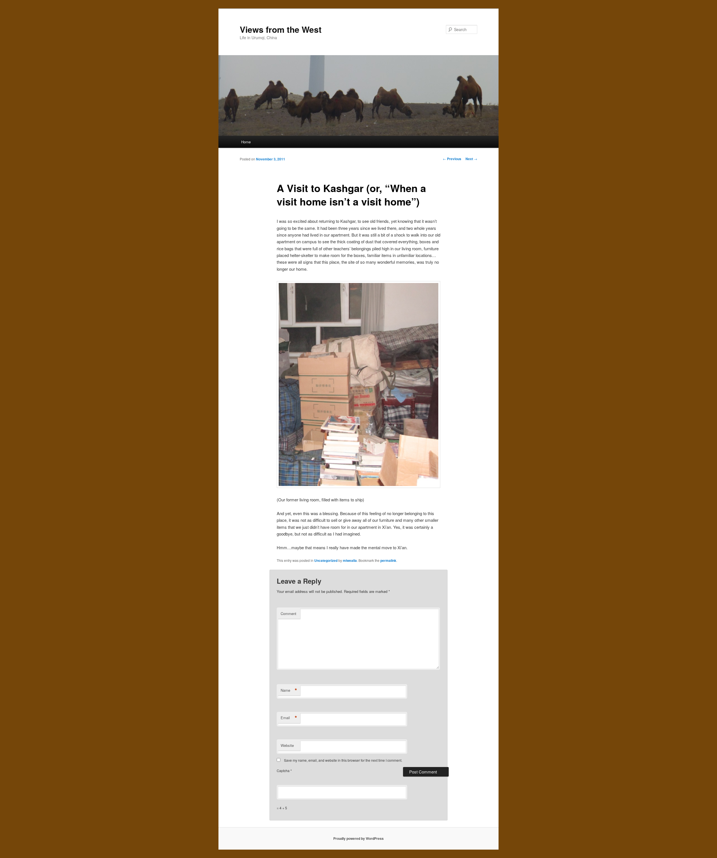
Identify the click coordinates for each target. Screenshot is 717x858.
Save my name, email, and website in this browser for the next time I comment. (343, 760)
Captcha (283, 770)
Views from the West (281, 29)
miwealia (350, 560)
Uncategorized (325, 560)
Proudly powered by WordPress (358, 838)
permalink (388, 560)
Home (246, 141)
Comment (288, 613)
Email (289, 717)
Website (287, 745)
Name (289, 690)
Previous (452, 158)
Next (471, 158)
